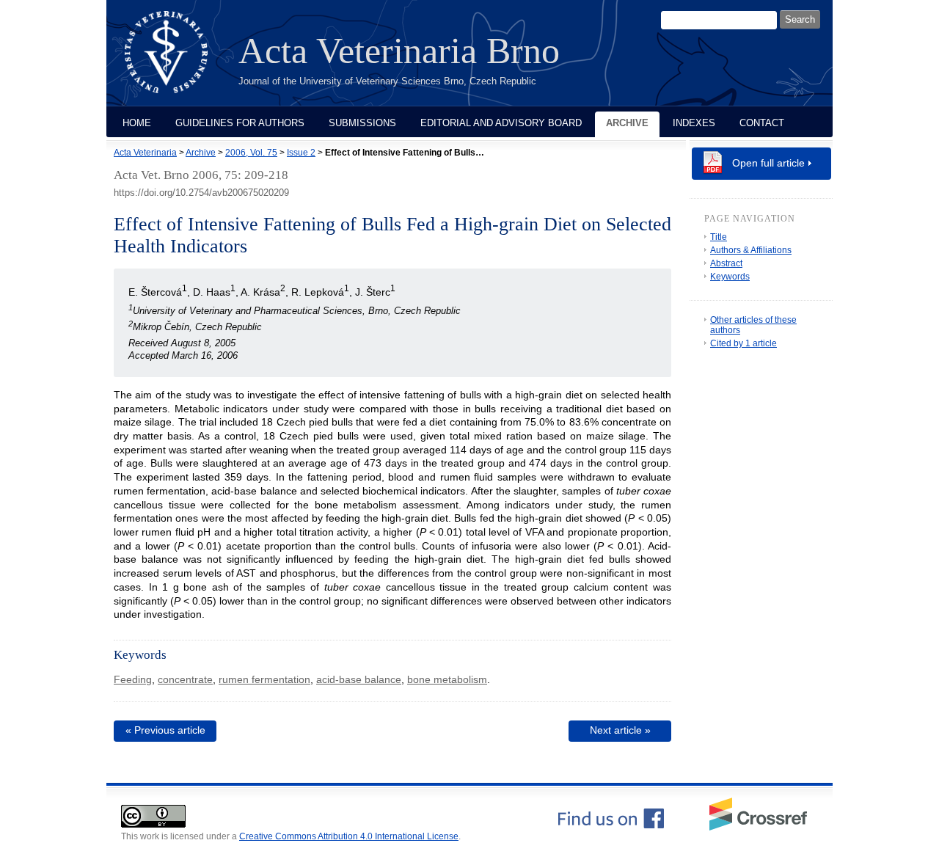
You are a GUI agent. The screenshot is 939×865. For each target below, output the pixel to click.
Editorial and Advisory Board (501, 122)
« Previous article (165, 730)
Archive (627, 122)
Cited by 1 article (743, 343)
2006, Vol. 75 (251, 152)
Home (137, 122)
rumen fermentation (264, 679)
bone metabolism (447, 679)
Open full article (768, 163)
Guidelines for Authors (239, 122)
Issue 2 (301, 152)
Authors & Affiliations (751, 250)
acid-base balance (358, 679)
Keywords (730, 276)
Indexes (694, 122)
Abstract (726, 263)
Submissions (362, 122)
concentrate (185, 679)
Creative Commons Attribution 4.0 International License (348, 836)
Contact (761, 122)
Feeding (133, 679)
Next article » (620, 730)
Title (718, 237)
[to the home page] (177, 61)
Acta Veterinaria (145, 152)
